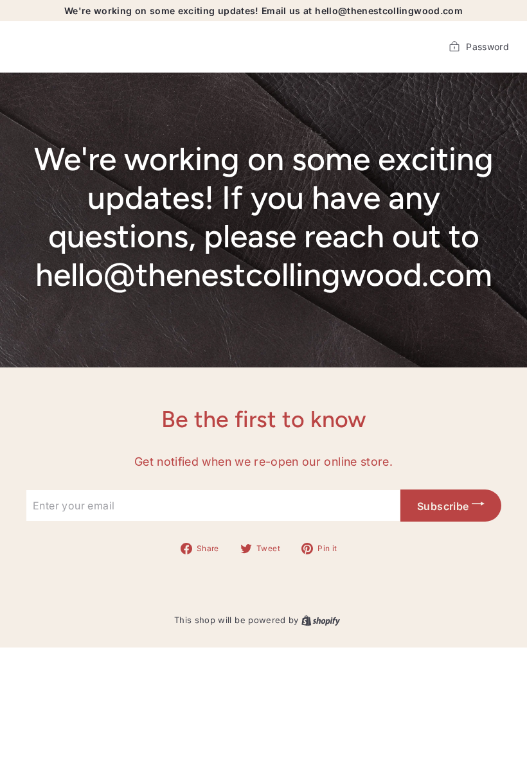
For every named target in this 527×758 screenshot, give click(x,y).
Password (487, 46)
